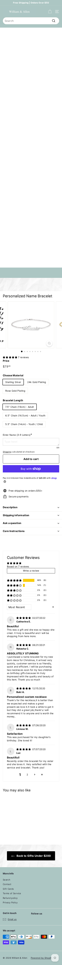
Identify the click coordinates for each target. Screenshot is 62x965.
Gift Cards (8, 889)
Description (10, 507)
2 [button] (27, 774)
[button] (10, 357)
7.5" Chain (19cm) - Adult (19, 406)
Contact (7, 884)
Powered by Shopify (42, 958)
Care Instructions (13, 531)
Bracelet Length (13, 400)
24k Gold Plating (36, 382)
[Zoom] (49, 343)
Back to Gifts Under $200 (33, 855)
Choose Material (13, 375)
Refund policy (10, 898)
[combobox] (31, 20)
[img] (24, 617)
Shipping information (16, 515)
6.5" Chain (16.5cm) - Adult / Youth (25, 415)
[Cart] (50, 11)
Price (6, 360)
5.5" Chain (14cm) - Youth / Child (24, 424)
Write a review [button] (31, 570)
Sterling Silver (13, 382)
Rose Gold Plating (15, 390)
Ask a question (12, 523)
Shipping (7, 451)
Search (6, 879)
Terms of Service (12, 893)
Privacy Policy (10, 902)
